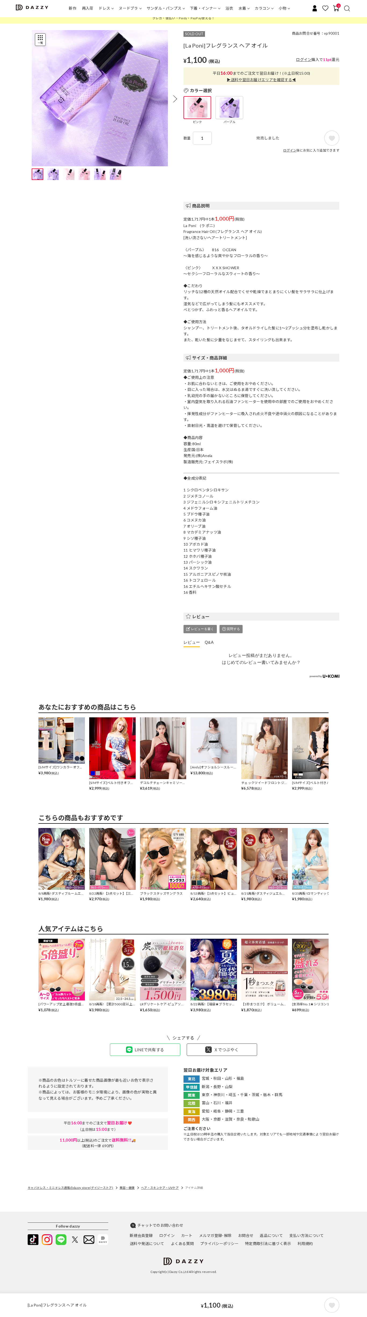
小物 (282, 8)
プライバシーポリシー (219, 1243)
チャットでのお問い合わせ (160, 1225)
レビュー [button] (201, 616)
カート (187, 1235)
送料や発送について (147, 1243)
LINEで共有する (149, 1049)
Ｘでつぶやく (226, 1049)
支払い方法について (306, 1235)
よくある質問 (182, 1243)
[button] (175, 99)
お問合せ (245, 1235)
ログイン (303, 59)
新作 (73, 8)
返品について (271, 1235)
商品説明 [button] (201, 205)
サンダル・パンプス (164, 8)
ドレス (104, 8)
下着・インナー (203, 8)
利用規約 (305, 1243)
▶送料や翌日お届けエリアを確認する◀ (261, 79)
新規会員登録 (141, 1235)
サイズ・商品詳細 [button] (209, 357)
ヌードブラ (128, 8)
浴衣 (229, 8)
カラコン (262, 8)
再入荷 (87, 8)
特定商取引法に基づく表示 (268, 1243)
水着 (242, 8)
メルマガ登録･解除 (215, 1235)
